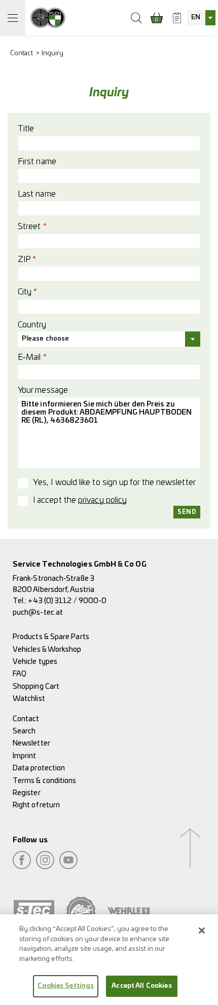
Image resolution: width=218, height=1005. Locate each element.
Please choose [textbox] (45, 339)
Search (24, 731)
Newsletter (31, 743)
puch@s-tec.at (38, 612)
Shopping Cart (36, 686)
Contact (21, 53)
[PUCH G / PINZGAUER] (47, 17)
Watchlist (29, 698)
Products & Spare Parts (51, 637)
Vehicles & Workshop (47, 649)
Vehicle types (35, 661)
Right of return (36, 805)
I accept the (80, 500)
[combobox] (201, 17)
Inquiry (53, 53)
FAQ (19, 674)
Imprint (25, 756)
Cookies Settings (66, 986)
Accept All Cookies (141, 986)
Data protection (39, 768)
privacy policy (102, 500)
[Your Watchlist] (177, 18)
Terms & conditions (44, 781)
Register (27, 793)
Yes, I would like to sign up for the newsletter (114, 482)
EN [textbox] (195, 17)
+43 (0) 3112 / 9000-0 (67, 601)
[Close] (202, 930)
